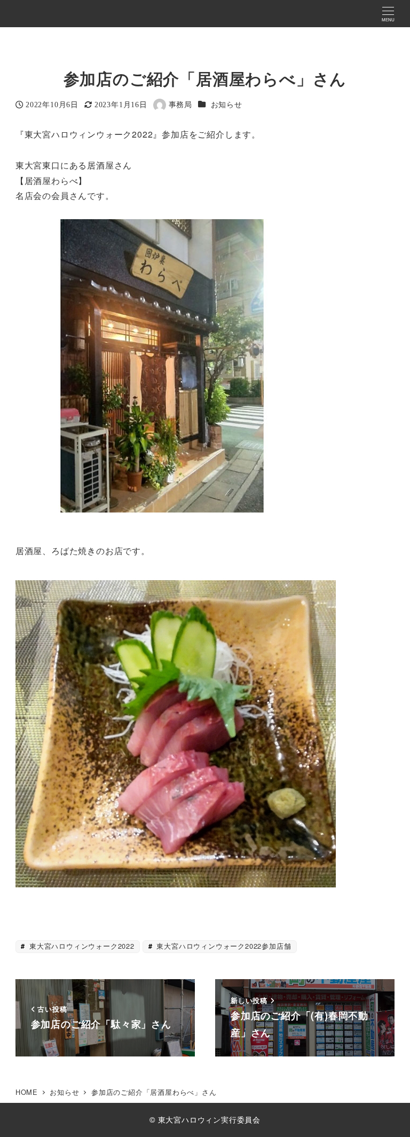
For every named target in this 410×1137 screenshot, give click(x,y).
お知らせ (226, 104)
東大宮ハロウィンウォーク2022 (81, 946)
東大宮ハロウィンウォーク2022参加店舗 (222, 946)
